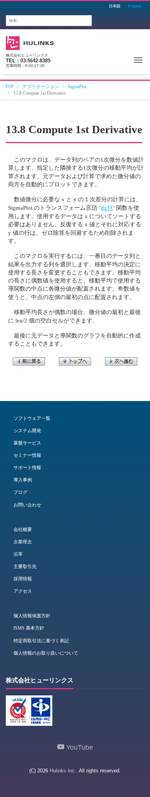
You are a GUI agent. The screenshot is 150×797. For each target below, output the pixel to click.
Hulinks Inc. (63, 771)
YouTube (78, 747)
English (134, 6)
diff (107, 208)
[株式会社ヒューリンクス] (30, 42)
